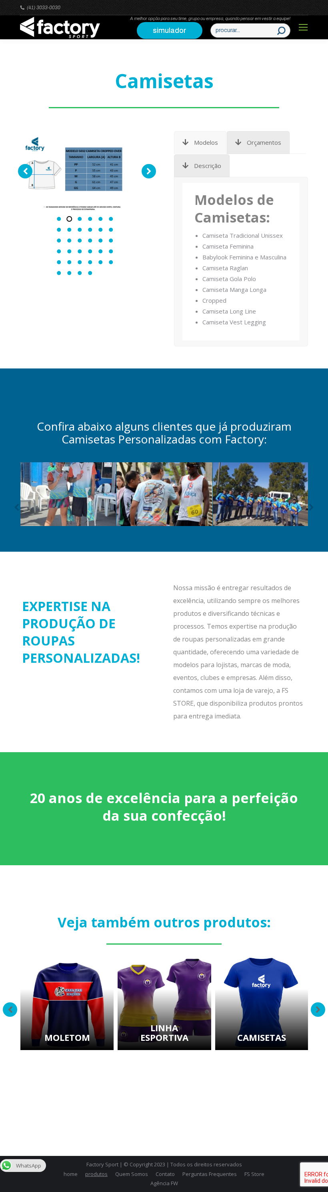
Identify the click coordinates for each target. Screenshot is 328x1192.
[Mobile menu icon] (303, 27)
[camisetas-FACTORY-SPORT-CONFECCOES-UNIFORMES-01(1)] (77, 173)
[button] (59, 219)
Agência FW (164, 1183)
